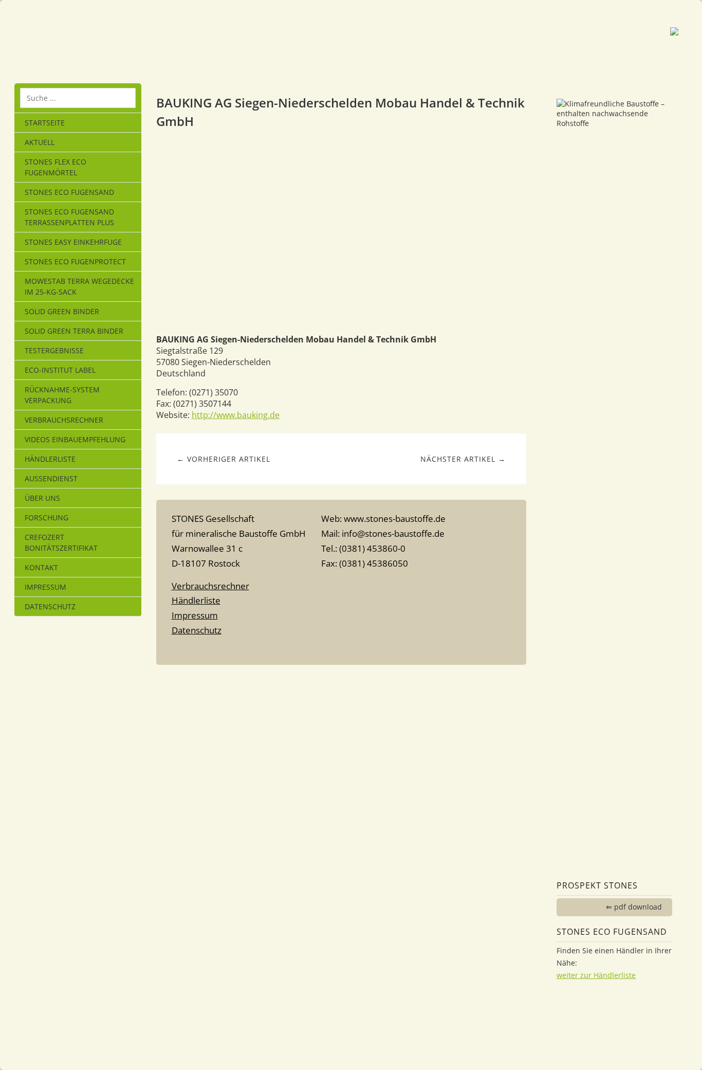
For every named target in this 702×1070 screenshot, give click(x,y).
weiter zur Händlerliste (596, 975)
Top (341, 650)
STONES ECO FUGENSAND (69, 192)
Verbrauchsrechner (64, 420)
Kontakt (41, 567)
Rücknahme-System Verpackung (62, 395)
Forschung (46, 517)
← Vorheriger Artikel (223, 459)
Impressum (45, 587)
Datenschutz (50, 606)
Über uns (42, 498)
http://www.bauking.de (236, 415)
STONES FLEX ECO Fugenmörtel (55, 167)
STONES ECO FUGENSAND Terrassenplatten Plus (69, 217)
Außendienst (51, 478)
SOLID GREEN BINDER (62, 311)
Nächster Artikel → (463, 459)
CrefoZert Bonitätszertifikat (61, 542)
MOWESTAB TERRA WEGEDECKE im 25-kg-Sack (79, 286)
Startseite (45, 123)
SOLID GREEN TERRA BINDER (74, 331)
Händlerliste (50, 459)
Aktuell (39, 142)
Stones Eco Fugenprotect (75, 261)
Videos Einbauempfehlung (75, 439)
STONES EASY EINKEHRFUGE (73, 242)
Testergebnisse (54, 350)
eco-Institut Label (60, 370)
